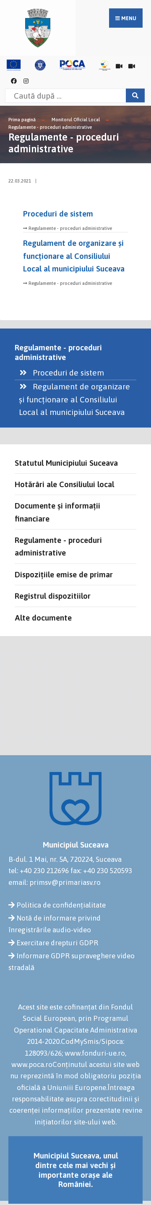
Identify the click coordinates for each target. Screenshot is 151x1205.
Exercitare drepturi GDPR (57, 943)
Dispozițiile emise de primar (64, 574)
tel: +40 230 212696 (38, 870)
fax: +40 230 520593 (101, 870)
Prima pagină (22, 119)
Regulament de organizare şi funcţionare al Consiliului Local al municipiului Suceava (74, 255)
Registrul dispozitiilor (53, 595)
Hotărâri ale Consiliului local (64, 484)
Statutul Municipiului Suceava (66, 462)
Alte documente (43, 617)
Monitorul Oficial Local (76, 119)
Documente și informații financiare (57, 512)
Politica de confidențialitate (61, 905)
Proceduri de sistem (58, 213)
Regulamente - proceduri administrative (50, 127)
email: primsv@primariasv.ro (54, 882)
